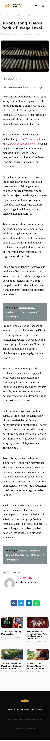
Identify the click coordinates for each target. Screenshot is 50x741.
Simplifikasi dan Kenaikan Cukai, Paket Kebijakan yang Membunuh (37, 635)
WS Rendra (31, 139)
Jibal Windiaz (25, 578)
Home (3, 15)
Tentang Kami (36, 709)
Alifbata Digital (31, 728)
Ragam (7, 15)
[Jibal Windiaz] (9, 588)
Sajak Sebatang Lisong (23, 143)
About (6, 572)
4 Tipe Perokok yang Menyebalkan (11, 632)
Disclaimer (24, 709)
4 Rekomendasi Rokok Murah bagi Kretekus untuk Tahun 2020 (11, 666)
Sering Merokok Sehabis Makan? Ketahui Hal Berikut (36, 666)
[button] (45, 79)
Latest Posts (17, 572)
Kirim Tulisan (13, 709)
